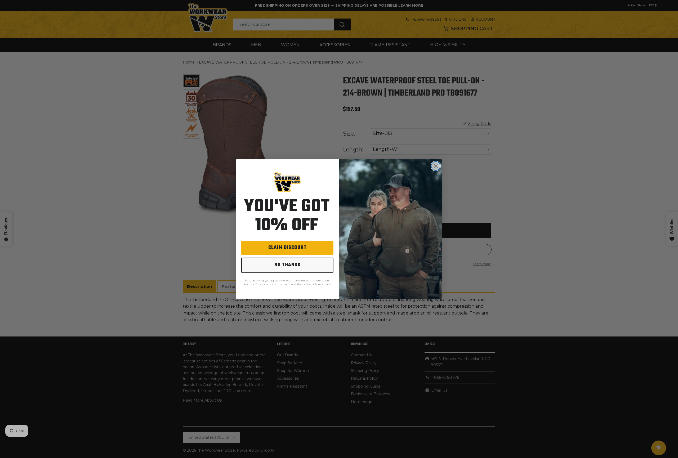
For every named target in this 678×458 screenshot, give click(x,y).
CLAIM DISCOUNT (287, 248)
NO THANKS (287, 265)
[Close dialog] (435, 165)
